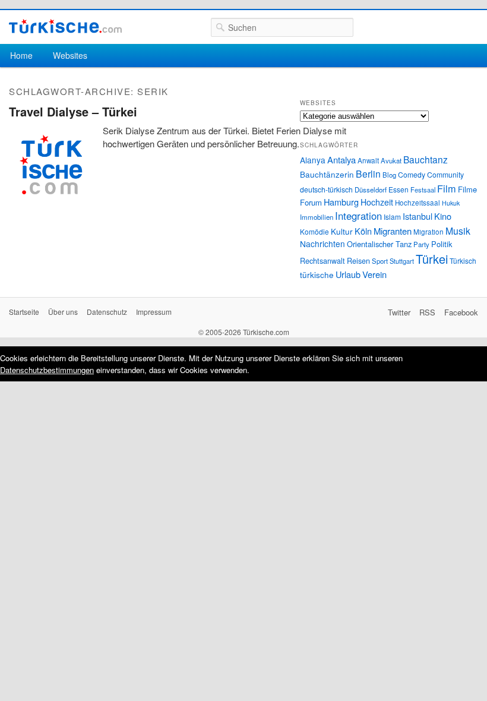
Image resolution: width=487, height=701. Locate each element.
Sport (380, 261)
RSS (427, 312)
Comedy (411, 174)
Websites (70, 55)
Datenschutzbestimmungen (47, 369)
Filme (467, 189)
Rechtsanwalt (322, 260)
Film (446, 188)
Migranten (393, 231)
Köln (363, 231)
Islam (392, 216)
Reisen (358, 260)
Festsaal (422, 189)
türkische (317, 274)
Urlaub (348, 274)
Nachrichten (322, 244)
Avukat (391, 160)
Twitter (399, 312)
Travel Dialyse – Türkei (73, 111)
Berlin (368, 173)
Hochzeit (376, 202)
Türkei (432, 258)
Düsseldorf (371, 189)
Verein (374, 274)
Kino (442, 216)
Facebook (461, 312)
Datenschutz (107, 312)
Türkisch (463, 260)
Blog (389, 174)
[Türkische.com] (65, 26)
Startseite (24, 312)
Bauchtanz (425, 159)
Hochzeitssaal (417, 202)
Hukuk (451, 202)
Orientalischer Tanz (379, 244)
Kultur (342, 231)
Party (421, 244)
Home (21, 55)
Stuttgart (402, 261)
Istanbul (417, 216)
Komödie (314, 231)
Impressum (154, 312)
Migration (428, 231)
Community (445, 174)
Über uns (63, 312)
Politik (441, 244)
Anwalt (368, 160)
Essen (398, 189)
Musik (457, 231)
